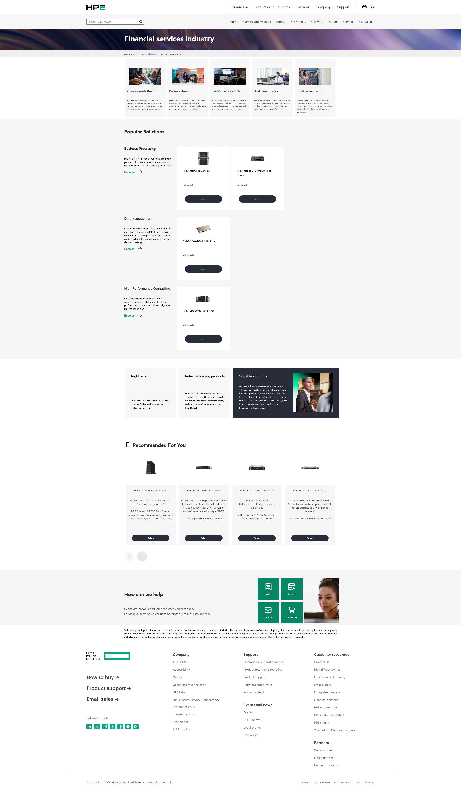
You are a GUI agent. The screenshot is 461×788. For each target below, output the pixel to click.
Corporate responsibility (189, 685)
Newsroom (250, 735)
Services (302, 7)
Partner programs (326, 765)
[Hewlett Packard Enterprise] (95, 7)
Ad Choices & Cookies (347, 782)
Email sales (99, 699)
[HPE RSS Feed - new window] (136, 726)
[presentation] (142, 556)
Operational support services (263, 662)
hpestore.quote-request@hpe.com (188, 614)
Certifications (323, 750)
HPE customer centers (329, 715)
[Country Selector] (364, 7)
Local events (252, 727)
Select (203, 199)
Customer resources (331, 654)
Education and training (329, 677)
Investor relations (185, 714)
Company (323, 7)
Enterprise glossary (327, 692)
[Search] (141, 22)
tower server (167, 514)
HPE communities (326, 707)
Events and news (257, 705)
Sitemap (369, 782)
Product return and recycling (263, 669)
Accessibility (181, 669)
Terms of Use (322, 782)
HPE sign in (321, 722)
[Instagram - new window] (105, 726)
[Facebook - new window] (120, 726)
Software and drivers (257, 685)
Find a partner (323, 758)
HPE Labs (179, 692)
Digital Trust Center (327, 669)
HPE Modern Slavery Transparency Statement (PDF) (196, 703)
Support (343, 7)
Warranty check (254, 692)
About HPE (180, 662)
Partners (321, 742)
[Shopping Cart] (356, 7)
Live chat (268, 594)
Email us (268, 617)
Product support (292, 594)
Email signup (323, 685)
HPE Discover (252, 720)
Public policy (181, 729)
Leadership (180, 722)
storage (259, 504)
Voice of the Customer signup (334, 730)
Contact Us (321, 662)
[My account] (372, 7)
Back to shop (129, 53)
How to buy (292, 617)
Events (248, 712)
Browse (129, 172)
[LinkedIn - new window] (89, 726)
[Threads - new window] (112, 726)
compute (269, 504)
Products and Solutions (272, 7)
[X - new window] (97, 726)
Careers (178, 677)
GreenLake (240, 7)
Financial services (326, 700)
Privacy (305, 782)
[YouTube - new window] (128, 726)
